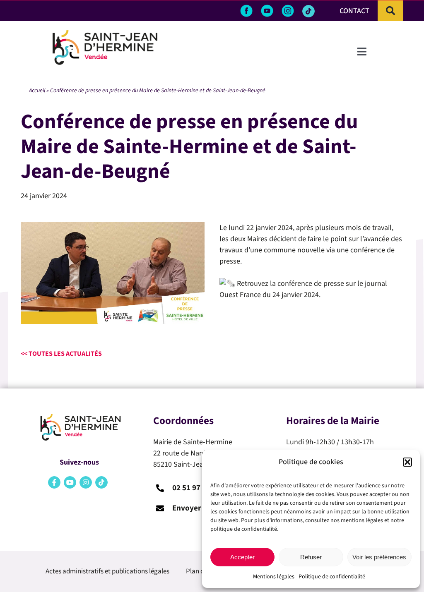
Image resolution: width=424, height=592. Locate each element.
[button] (407, 462)
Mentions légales (273, 577)
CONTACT (354, 11)
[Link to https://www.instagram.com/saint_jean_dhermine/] (86, 482)
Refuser (311, 557)
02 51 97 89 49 (196, 488)
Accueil (37, 90)
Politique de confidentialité (332, 577)
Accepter (242, 557)
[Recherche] (390, 10)
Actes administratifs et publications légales (107, 571)
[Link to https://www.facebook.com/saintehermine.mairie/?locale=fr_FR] (54, 482)
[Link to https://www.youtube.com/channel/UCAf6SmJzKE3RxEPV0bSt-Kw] (70, 482)
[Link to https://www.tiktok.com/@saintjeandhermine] (308, 11)
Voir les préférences (379, 557)
